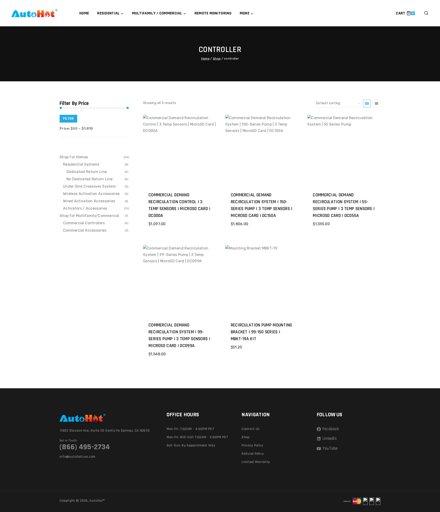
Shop (245, 437)
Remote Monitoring (213, 13)
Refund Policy (253, 453)
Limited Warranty (256, 462)
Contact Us (250, 429)
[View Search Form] (426, 13)
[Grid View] (367, 103)
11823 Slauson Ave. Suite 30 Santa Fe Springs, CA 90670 (105, 430)
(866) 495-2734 (85, 447)
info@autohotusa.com (77, 456)
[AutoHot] (34, 13)
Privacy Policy (252, 445)
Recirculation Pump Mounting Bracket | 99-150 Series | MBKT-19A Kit (261, 332)
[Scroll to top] (428, 487)
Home (84, 13)
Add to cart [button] (261, 361)
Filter (68, 118)
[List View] (376, 103)
